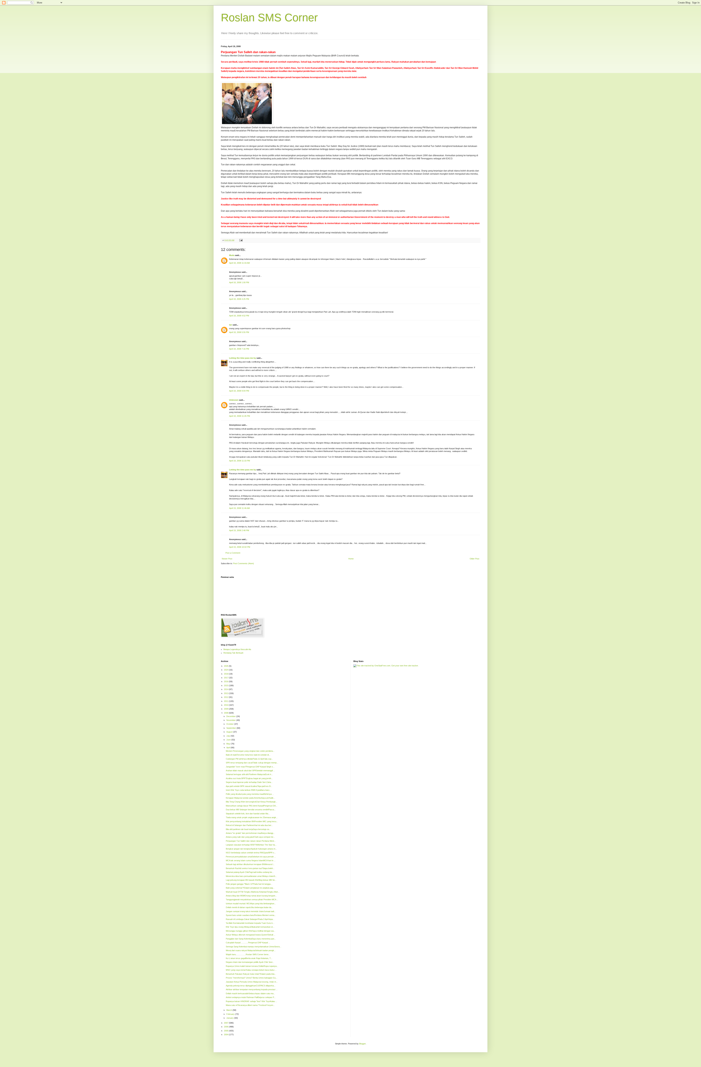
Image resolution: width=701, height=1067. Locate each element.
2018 (226, 674)
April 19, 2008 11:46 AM (239, 508)
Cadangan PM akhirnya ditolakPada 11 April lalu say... (249, 759)
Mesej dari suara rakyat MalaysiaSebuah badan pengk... (251, 950)
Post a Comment (232, 553)
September (231, 728)
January (230, 1018)
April (228, 747)
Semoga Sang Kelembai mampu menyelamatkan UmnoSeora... (253, 946)
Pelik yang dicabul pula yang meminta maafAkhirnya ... (250, 794)
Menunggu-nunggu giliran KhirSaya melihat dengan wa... (250, 931)
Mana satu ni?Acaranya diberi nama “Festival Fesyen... (250, 1005)
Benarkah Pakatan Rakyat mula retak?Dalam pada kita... (251, 974)
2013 (226, 693)
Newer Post (227, 559)
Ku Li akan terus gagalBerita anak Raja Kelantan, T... (249, 958)
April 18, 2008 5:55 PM (239, 332)
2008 (226, 713)
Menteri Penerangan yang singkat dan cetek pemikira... (250, 751)
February (230, 1014)
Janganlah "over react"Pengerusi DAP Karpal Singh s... (250, 767)
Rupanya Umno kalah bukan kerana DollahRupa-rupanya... (252, 966)
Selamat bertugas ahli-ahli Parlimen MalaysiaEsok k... (249, 774)
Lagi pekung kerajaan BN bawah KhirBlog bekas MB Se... (251, 880)
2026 (226, 666)
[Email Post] (240, 240)
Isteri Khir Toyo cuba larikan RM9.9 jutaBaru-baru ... (249, 790)
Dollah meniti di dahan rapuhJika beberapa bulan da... (249, 907)
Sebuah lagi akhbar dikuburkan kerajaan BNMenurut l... (250, 864)
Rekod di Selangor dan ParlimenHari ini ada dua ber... (249, 825)
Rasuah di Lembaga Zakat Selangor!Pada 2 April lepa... (250, 919)
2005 (226, 1031)
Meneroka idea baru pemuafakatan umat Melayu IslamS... (251, 876)
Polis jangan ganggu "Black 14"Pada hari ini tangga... (249, 884)
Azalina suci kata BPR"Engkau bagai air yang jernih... (249, 778)
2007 (226, 1023)
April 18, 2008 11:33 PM (239, 461)
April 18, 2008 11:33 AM (239, 263)
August (229, 732)
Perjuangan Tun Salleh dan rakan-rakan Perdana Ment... (251, 841)
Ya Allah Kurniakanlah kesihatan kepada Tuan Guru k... (250, 923)
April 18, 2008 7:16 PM (239, 349)
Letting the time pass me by (242, 358)
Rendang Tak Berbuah (233, 653)
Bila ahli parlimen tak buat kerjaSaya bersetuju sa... (248, 829)
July (228, 736)
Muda (231, 255)
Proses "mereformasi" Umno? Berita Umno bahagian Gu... (251, 978)
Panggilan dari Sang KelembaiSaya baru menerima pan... (251, 939)
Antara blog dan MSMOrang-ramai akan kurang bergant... (251, 896)
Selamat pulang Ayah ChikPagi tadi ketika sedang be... (250, 872)
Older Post (474, 559)
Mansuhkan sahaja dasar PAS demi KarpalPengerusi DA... (251, 806)
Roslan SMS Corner (269, 17)
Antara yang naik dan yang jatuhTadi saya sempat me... (250, 837)
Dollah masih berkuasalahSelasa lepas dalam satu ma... (250, 993)
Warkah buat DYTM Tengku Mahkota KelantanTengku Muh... (252, 892)
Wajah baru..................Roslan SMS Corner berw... (248, 954)
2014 (226, 689)
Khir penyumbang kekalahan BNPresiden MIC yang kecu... (252, 821)
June (228, 740)
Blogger (362, 1044)
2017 (226, 678)
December (231, 716)
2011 (226, 701)
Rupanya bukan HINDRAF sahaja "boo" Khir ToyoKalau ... (251, 1001)
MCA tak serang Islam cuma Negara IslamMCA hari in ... (250, 860)
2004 (226, 1034)
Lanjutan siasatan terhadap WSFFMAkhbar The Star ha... (251, 845)
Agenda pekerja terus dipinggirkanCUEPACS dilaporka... (250, 986)
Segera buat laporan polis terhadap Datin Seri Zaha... (249, 782)
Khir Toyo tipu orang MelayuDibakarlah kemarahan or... (250, 927)
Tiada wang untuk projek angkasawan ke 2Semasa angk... (252, 817)
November (231, 720)
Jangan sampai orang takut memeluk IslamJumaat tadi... (251, 911)
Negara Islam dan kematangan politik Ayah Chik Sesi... (250, 962)
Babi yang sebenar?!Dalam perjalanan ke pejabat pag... (250, 888)
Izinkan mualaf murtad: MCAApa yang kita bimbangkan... (251, 903)
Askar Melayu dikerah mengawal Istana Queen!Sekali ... (250, 935)
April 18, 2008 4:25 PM (239, 299)
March (229, 1010)
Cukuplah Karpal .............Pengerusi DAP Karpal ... (248, 942)
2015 (226, 685)
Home (351, 559)
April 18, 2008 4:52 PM (239, 316)
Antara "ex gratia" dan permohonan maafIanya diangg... (250, 833)
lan (230, 325)
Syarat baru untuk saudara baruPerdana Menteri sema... (251, 915)
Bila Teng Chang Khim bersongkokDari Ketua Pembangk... (251, 802)
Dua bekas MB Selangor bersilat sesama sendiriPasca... (251, 809)
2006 (226, 1027)
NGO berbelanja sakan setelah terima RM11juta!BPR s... (251, 853)
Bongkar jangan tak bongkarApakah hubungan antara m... (251, 849)
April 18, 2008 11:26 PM (239, 416)
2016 (226, 681)
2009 (226, 709)
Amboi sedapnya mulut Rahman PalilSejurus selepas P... (250, 997)
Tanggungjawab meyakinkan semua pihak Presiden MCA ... (252, 899)
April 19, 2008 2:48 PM (239, 530)
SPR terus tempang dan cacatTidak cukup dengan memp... (252, 763)
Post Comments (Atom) (243, 563)
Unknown (233, 400)
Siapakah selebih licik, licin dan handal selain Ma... (248, 813)
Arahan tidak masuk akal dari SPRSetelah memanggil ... (250, 770)
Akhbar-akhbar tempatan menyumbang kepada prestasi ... (251, 989)
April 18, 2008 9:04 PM (239, 391)
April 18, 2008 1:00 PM (239, 282)
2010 (226, 705)
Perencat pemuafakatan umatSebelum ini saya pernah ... (251, 857)
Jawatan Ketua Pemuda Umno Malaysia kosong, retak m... (252, 982)
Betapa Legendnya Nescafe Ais (237, 649)
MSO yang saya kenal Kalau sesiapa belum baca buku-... (251, 970)
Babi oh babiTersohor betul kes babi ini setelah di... (248, 755)
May (228, 744)
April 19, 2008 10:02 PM (239, 547)
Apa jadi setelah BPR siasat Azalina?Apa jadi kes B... (249, 786)
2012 (226, 697)
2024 (226, 670)
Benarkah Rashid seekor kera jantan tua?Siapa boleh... (250, 868)
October (230, 724)
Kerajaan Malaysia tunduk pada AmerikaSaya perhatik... (250, 798)
